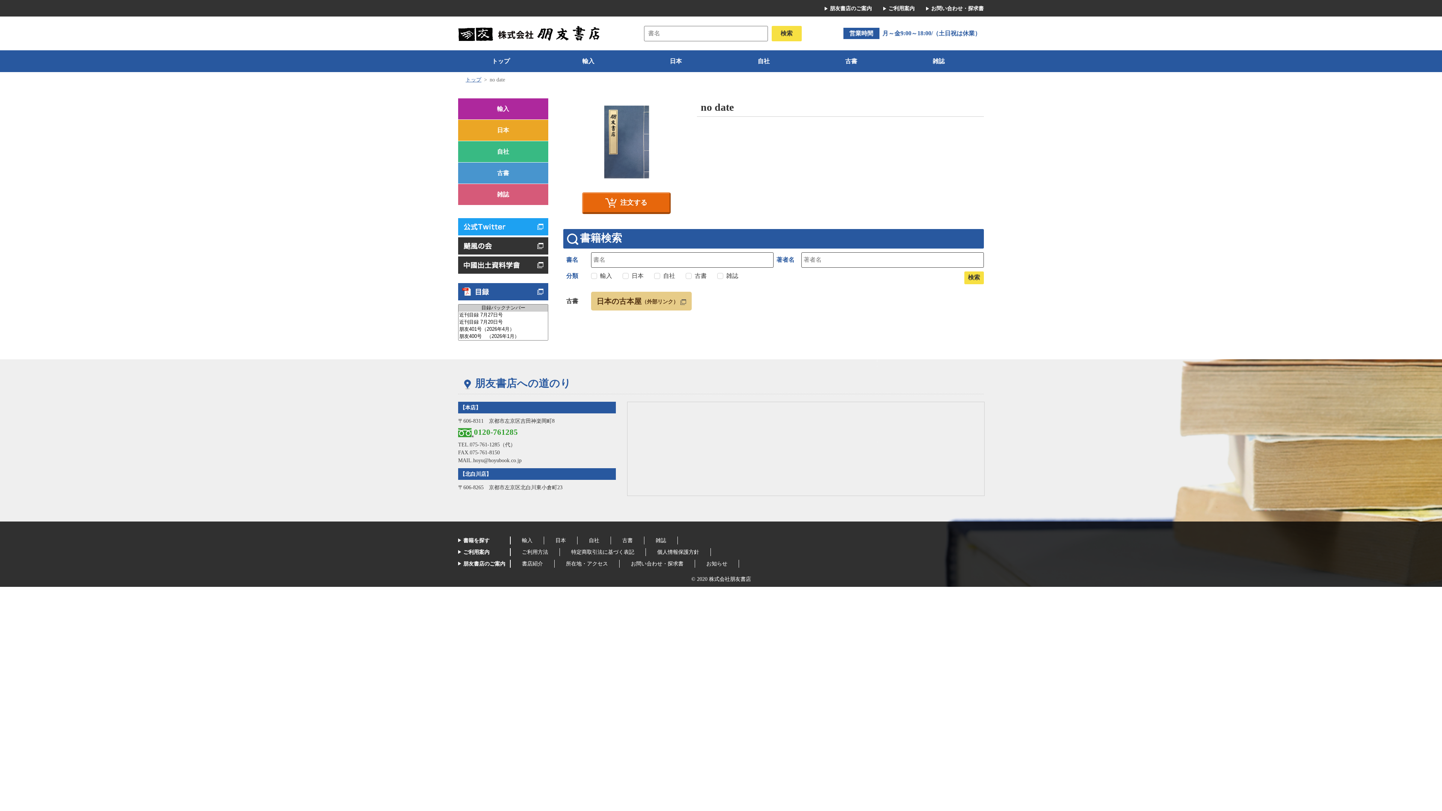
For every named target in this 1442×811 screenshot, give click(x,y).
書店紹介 (532, 564)
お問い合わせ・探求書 (957, 8)
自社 (764, 61)
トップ (501, 61)
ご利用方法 (535, 552)
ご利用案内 (901, 8)
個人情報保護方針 (678, 552)
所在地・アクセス (587, 564)
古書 (851, 61)
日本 (676, 61)
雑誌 (939, 61)
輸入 (588, 61)
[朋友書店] (530, 33)
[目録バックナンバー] (503, 308)
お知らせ (716, 564)
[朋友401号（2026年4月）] (503, 329)
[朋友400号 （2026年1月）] (503, 336)
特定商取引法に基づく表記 (602, 552)
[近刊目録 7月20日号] (503, 322)
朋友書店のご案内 (851, 8)
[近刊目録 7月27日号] (503, 315)
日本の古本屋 (638, 301)
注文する (633, 202)
